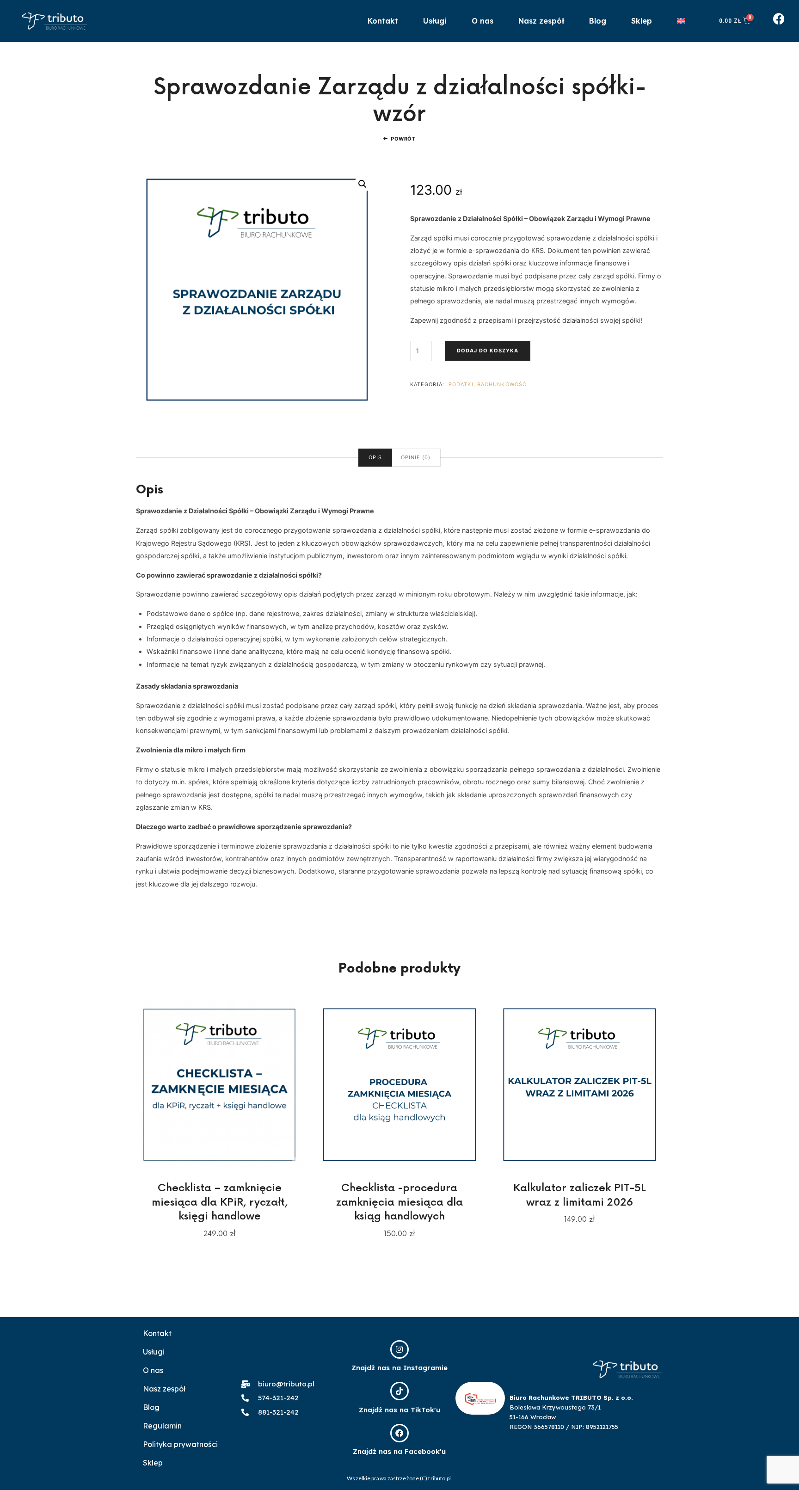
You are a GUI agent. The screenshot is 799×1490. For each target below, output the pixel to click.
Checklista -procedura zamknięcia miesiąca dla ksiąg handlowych (399, 1202)
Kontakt (383, 20)
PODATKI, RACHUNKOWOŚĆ (488, 384)
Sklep (641, 20)
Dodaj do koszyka (487, 350)
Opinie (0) (415, 457)
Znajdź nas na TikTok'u (399, 1409)
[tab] (375, 458)
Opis (375, 457)
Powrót (403, 138)
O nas (482, 20)
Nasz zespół (541, 20)
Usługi (435, 20)
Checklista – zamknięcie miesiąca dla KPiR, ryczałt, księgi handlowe (220, 1202)
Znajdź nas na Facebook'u (399, 1451)
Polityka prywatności (180, 1444)
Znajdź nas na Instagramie (399, 1367)
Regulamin (162, 1425)
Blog (597, 20)
